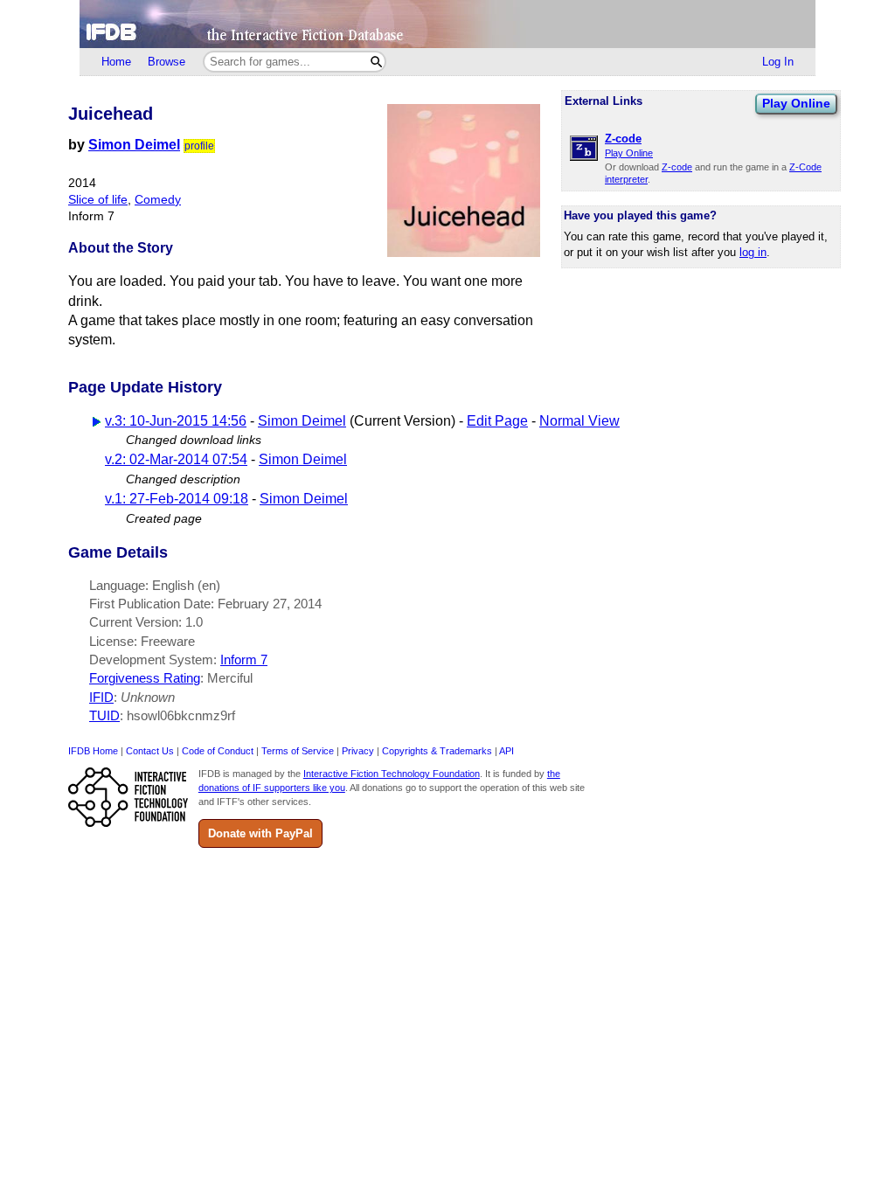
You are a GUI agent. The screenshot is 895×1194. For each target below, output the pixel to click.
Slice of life (98, 199)
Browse (166, 61)
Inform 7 (243, 659)
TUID (104, 715)
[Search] (376, 61)
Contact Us (150, 751)
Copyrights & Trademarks (437, 751)
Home (116, 61)
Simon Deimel (134, 144)
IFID (101, 697)
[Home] (447, 24)
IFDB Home (93, 751)
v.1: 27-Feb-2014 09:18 (176, 498)
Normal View (579, 420)
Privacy (358, 751)
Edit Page (497, 420)
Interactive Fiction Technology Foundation (391, 773)
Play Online (796, 103)
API (506, 751)
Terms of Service (297, 751)
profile (199, 146)
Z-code (677, 167)
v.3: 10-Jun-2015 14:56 (175, 420)
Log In (778, 61)
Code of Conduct (217, 751)
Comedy (158, 199)
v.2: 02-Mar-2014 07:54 (176, 459)
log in (753, 252)
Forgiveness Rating (144, 677)
